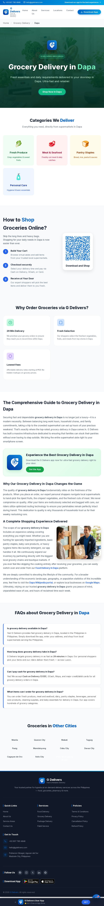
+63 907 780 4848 (13, 2)
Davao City (89, 748)
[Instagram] (26, 872)
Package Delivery (44, 821)
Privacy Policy (77, 816)
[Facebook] (20, 872)
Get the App (35, 469)
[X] (32, 872)
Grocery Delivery (21, 23)
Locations (57, 10)
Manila (15, 740)
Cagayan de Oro (14, 756)
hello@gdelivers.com (34, 2)
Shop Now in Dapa (52, 91)
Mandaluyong (39, 748)
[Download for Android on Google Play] (31, 881)
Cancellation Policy (80, 821)
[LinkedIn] (39, 872)
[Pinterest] (45, 872)
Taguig (89, 740)
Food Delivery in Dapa (47, 568)
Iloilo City (39, 756)
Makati (64, 740)
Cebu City (64, 748)
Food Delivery (43, 811)
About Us (7, 816)
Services (45, 10)
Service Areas (9, 821)
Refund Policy (77, 826)
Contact (70, 10)
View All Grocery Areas (64, 758)
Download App (91, 12)
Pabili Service (43, 826)
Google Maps (92, 582)
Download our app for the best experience (81, 2)
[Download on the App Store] (47, 881)
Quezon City (39, 740)
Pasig (14, 748)
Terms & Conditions (80, 811)
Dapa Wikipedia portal (41, 582)
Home (25, 10)
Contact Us (8, 826)
